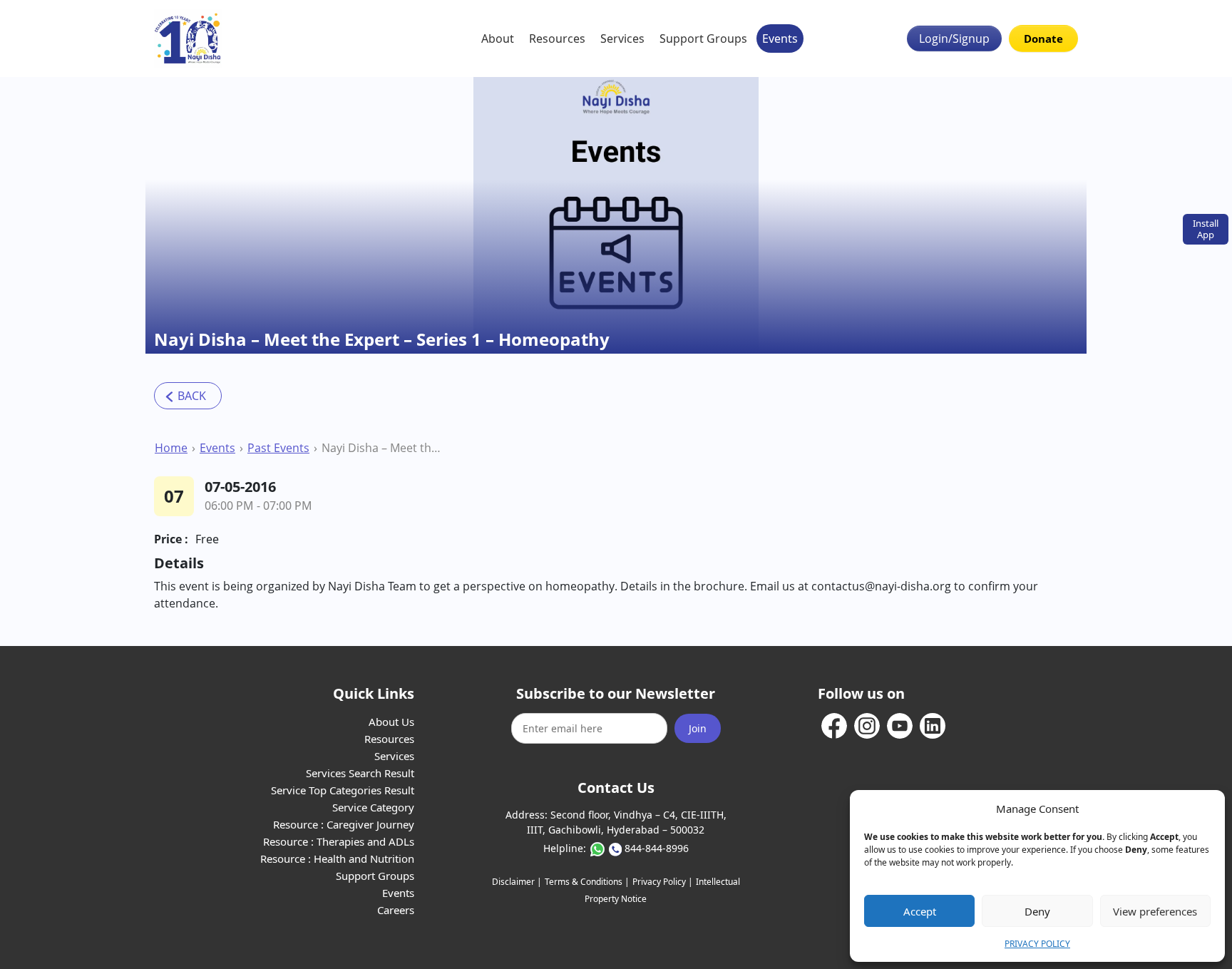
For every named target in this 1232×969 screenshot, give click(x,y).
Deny (1037, 911)
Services (622, 38)
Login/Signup (954, 38)
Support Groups (703, 38)
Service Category (373, 807)
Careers (395, 910)
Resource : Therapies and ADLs (338, 841)
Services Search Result (360, 773)
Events (780, 38)
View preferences (1155, 911)
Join (698, 728)
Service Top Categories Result (342, 790)
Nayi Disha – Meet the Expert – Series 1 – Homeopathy (384, 448)
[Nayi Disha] (188, 38)
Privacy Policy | (662, 882)
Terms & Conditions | (587, 882)
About (497, 38)
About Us (391, 721)
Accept (919, 911)
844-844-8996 (657, 848)
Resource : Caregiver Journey (343, 824)
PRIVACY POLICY (1037, 944)
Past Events (278, 448)
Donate (1043, 38)
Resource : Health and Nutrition (337, 858)
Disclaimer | (517, 882)
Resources (557, 38)
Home (171, 448)
